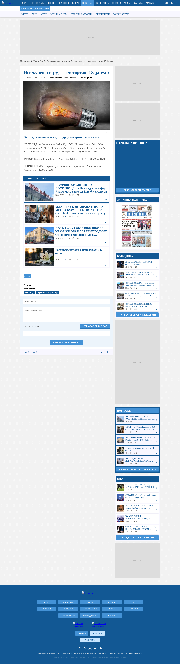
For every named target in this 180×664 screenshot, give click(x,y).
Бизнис (51, 2)
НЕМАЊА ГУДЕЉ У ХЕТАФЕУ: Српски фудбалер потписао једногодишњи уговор (137, 508)
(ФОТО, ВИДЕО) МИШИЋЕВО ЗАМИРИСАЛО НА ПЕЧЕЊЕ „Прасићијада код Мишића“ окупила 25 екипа (137, 306)
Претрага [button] (177, 2)
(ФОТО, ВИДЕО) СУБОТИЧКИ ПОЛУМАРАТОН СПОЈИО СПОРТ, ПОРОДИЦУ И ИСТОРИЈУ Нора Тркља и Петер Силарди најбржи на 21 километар (137, 275)
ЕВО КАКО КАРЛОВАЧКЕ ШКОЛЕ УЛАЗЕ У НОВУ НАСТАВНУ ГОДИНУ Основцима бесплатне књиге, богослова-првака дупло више (66, 235)
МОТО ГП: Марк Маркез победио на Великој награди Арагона (137, 497)
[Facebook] (79, 648)
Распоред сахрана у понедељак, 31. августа (66, 257)
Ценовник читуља (69, 653)
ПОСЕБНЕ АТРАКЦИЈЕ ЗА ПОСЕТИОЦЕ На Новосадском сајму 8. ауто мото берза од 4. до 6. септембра (66, 192)
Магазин (151, 2)
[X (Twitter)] (90, 648)
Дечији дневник (90, 615)
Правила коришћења (116, 653)
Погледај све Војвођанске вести (137, 315)
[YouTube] (95, 648)
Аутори (81, 653)
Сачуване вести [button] (172, 2)
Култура (138, 2)
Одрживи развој (121, 2)
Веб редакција (91, 653)
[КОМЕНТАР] (34, 352)
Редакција (102, 653)
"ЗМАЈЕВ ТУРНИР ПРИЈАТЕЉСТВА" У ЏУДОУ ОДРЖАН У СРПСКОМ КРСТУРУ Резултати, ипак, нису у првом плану (137, 518)
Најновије (38, 2)
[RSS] (100, 648)
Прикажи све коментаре (66, 342)
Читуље (111, 615)
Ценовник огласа (54, 653)
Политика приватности (134, 653)
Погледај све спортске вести (137, 537)
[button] (161, 2)
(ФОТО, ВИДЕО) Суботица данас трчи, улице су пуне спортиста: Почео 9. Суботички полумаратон (137, 285)
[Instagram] (84, 648)
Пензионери (103, 14)
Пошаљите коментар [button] (95, 326)
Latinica (82, 633)
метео (25, 14)
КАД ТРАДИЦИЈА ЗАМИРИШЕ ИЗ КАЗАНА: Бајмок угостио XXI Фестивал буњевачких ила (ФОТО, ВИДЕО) (137, 296)
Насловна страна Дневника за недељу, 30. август (137, 226)
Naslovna (90, 640)
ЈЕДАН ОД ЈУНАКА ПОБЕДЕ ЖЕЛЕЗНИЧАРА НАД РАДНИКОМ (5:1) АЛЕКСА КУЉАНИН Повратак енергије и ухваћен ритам (137, 487)
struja (27, 276)
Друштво (63, 2)
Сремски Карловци (81, 14)
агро (34, 14)
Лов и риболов (68, 615)
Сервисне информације (35, 8)
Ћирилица (97, 633)
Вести (24, 2)
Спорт (75, 2)
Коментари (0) (86, 78)
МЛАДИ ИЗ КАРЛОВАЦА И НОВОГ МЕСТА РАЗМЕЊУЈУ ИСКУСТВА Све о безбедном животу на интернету (66, 214)
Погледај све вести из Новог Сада (137, 469)
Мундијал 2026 (58, 14)
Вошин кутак (121, 14)
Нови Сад (87, 2)
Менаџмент (42, 653)
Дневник (58, 78)
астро (43, 14)
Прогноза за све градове (137, 190)
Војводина (102, 2)
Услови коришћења (30, 326)
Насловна (25, 61)
